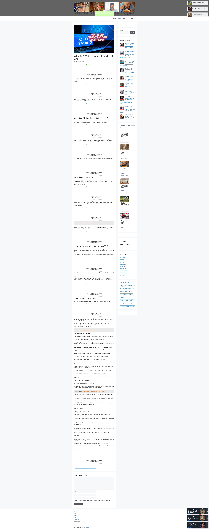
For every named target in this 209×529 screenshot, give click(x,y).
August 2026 (122, 257)
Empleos (114, 18)
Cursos (75, 513)
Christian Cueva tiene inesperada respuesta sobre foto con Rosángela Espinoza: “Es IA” (127, 290)
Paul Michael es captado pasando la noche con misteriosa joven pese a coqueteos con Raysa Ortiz (127, 300)
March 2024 (122, 262)
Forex (119, 18)
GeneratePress (88, 527)
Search (121, 30)
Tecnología (131, 18)
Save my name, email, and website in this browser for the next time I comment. (92, 500)
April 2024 (122, 260)
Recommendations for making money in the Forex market (85, 468)
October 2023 (123, 272)
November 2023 (123, 270)
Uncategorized (77, 521)
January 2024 (123, 266)
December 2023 (123, 268)
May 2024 (122, 259)
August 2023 (122, 275)
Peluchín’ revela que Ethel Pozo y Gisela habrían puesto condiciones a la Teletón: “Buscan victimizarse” (127, 305)
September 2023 (123, 273)
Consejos (124, 18)
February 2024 (123, 264)
